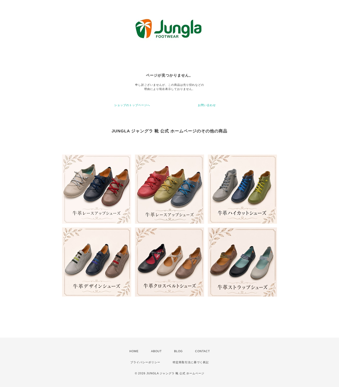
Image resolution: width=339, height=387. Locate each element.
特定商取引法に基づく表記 (191, 362)
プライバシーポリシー (145, 362)
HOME (134, 351)
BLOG (178, 351)
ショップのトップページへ (132, 105)
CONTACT (202, 351)
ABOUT (156, 351)
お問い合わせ (207, 105)
